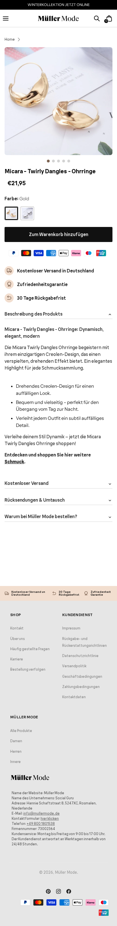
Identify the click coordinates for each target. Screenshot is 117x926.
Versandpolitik (74, 666)
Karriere (16, 659)
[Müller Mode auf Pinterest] (48, 892)
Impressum (71, 628)
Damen (16, 741)
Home (10, 39)
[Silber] (27, 213)
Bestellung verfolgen (27, 669)
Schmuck (14, 461)
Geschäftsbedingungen (82, 676)
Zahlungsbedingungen (81, 687)
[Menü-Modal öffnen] (8, 18)
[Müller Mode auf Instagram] (58, 892)
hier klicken (50, 818)
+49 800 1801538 (41, 823)
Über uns (17, 639)
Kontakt (17, 628)
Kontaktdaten (74, 697)
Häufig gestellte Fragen (30, 649)
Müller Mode (66, 872)
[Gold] (11, 213)
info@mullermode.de (41, 813)
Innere (15, 762)
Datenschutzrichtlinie (80, 656)
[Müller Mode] (58, 18)
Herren (16, 751)
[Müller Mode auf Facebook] (69, 892)
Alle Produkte (21, 731)
